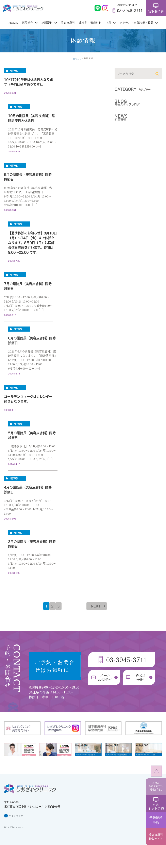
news (14, 70)
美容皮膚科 (68, 22)
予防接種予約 (155, 820)
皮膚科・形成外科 (90, 22)
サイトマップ (16, 815)
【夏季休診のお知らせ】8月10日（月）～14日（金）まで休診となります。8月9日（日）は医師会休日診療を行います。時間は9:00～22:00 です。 (32, 243)
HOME (13, 22)
